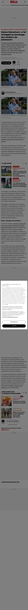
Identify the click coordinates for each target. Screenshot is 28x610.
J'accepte (13, 325)
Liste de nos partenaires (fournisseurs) (10, 317)
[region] (14, 305)
